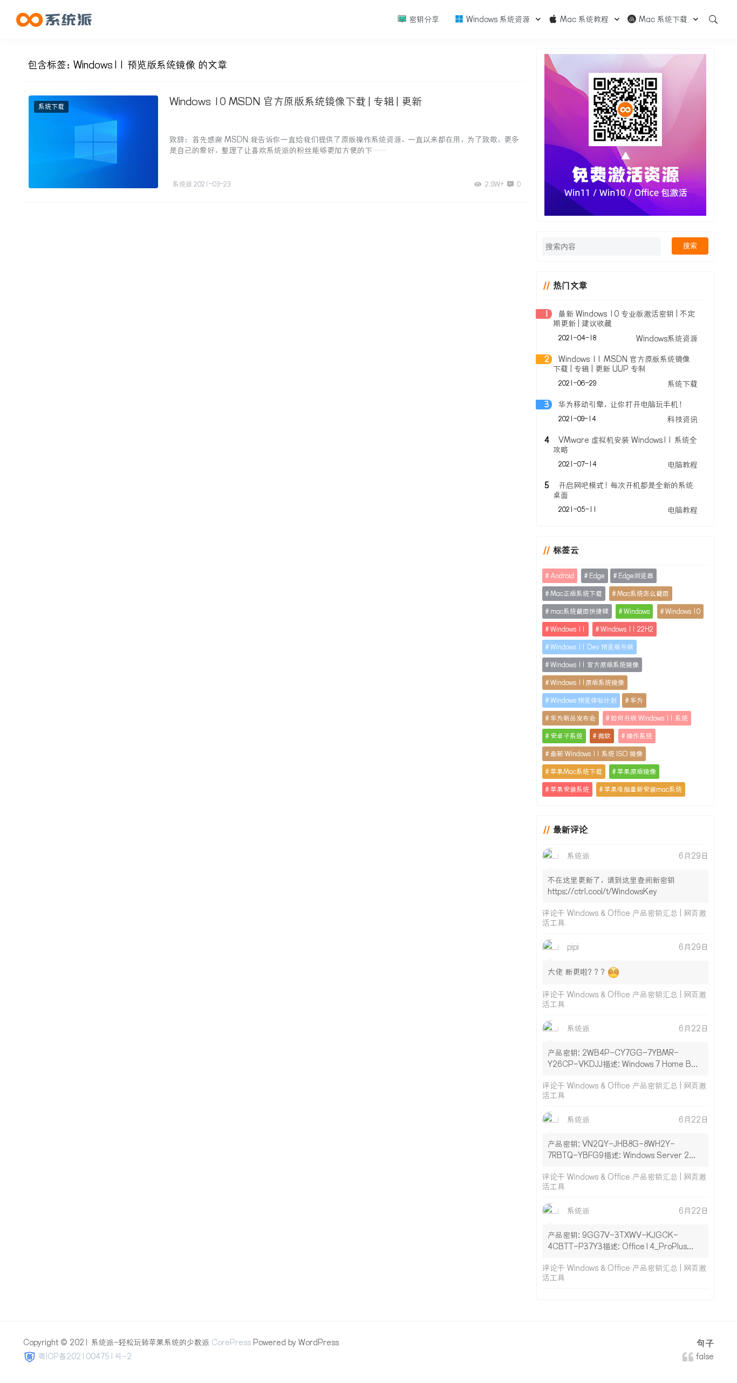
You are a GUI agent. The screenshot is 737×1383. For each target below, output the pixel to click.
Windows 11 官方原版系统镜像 (594, 665)
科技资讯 (682, 420)
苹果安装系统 (569, 789)
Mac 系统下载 (662, 19)
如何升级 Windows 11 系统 (649, 718)
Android (562, 576)
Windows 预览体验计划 (583, 700)
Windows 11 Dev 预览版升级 (591, 647)
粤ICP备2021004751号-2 (85, 1356)
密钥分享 (423, 19)
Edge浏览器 (635, 576)
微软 (604, 736)
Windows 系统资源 (497, 19)
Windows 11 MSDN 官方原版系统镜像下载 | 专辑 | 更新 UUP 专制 (621, 364)
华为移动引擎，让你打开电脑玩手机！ (621, 404)
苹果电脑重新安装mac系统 (643, 789)
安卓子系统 (566, 736)
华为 (636, 700)
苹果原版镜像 (636, 772)
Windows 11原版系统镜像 (587, 683)
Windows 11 (567, 629)
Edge (597, 576)
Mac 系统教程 (583, 19)
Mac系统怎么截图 (643, 594)
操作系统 (639, 736)
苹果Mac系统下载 (576, 772)
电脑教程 (682, 465)
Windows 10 (682, 611)
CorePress (231, 1342)
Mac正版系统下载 (576, 594)
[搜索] (709, 19)
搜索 (690, 246)
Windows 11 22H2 (626, 629)
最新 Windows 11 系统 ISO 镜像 (596, 754)
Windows (637, 611)
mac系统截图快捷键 (579, 611)
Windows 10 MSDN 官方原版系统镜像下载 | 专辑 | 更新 (295, 101)
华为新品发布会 (573, 718)
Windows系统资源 (667, 339)
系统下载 (51, 106)
